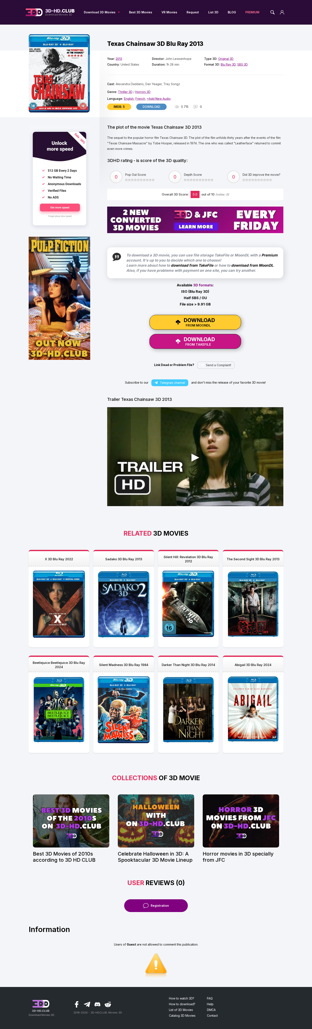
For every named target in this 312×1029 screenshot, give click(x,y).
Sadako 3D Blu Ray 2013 (123, 559)
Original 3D (225, 59)
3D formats (203, 285)
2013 (119, 59)
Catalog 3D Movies (182, 1015)
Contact (212, 1015)
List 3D (213, 12)
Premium (269, 255)
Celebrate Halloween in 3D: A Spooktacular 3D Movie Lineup (155, 857)
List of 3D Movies (181, 1010)
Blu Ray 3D (228, 64)
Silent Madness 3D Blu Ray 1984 (123, 665)
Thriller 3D (125, 92)
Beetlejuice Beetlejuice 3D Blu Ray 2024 (59, 665)
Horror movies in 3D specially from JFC (238, 857)
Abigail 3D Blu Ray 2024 (253, 665)
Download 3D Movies (99, 12)
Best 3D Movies (140, 12)
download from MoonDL (252, 265)
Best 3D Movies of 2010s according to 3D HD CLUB (64, 857)
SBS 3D (242, 64)
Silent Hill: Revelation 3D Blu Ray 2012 (188, 559)
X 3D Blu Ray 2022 (59, 559)
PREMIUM (252, 12)
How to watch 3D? (181, 998)
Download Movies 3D (60, 12)
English (129, 98)
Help (210, 1004)
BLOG (232, 12)
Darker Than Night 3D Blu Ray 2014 (188, 665)
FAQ (210, 998)
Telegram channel (172, 382)
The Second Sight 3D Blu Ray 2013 (253, 559)
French (140, 98)
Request (193, 12)
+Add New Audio (159, 98)
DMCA (211, 1010)
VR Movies (169, 12)
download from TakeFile (192, 265)
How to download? (182, 1004)
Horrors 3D (142, 92)
